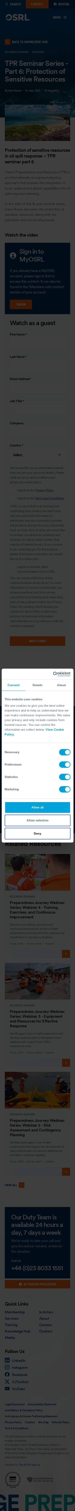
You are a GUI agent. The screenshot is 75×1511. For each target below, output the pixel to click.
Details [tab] (37, 685)
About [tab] (61, 685)
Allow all (37, 807)
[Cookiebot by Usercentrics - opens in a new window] (53, 674)
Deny (37, 833)
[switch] (64, 764)
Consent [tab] (14, 685)
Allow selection (37, 820)
